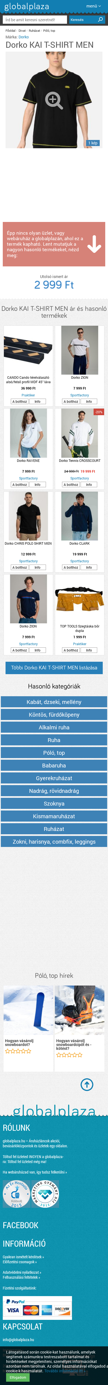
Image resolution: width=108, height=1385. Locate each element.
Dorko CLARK (80, 543)
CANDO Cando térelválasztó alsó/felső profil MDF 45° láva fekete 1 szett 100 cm (28, 379)
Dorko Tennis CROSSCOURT (80, 460)
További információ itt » (65, 1370)
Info (37, 401)
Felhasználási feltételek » (21, 1277)
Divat (22, 30)
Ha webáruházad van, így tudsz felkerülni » (35, 1172)
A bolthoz (19, 401)
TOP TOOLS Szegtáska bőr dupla (79, 628)
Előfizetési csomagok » (20, 1261)
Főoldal (11, 30)
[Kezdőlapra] (26, 11)
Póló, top (49, 30)
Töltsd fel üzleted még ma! (26, 1161)
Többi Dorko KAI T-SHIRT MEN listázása (54, 668)
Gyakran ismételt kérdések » (23, 1256)
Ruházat (34, 30)
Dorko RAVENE (28, 460)
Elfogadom (18, 1377)
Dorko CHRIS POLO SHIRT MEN (28, 543)
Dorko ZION (79, 377)
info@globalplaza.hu (18, 1339)
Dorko (24, 36)
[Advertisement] (54, 910)
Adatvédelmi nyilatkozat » (22, 1272)
